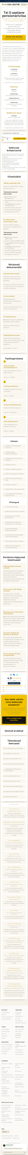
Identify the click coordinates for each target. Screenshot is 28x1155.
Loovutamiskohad (6, 1049)
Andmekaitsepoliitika (7, 1136)
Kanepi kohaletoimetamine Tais (20, 1046)
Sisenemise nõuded (7, 1063)
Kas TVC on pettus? (7, 1046)
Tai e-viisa (17, 1079)
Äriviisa (3, 1038)
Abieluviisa (4, 1036)
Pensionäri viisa (6, 1031)
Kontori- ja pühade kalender (7, 1119)
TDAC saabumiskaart (7, 1044)
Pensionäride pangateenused (19, 1119)
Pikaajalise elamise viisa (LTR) (20, 1111)
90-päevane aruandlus (18, 1013)
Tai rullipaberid (19, 1050)
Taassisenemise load (20, 1022)
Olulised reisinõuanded (5, 1080)
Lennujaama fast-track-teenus (6, 1108)
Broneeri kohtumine (7, 1017)
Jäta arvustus (18, 1031)
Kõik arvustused (19, 1029)
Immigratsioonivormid (7, 1077)
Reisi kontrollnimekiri (7, 1075)
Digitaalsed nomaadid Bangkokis (5, 1092)
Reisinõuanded (19, 1077)
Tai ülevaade (18, 1095)
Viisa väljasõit (18, 1020)
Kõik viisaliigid (5, 1029)
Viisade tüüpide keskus (19, 1064)
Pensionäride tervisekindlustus (19, 1083)
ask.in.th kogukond (7, 1105)
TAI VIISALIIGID (14, 804)
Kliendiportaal (19, 1016)
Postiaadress (5, 1051)
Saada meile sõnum (19, 138)
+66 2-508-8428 (6, 1019)
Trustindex (18, 1037)
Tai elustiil (17, 1067)
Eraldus (16, 1136)
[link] (14, 137)
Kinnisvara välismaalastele (6, 1087)
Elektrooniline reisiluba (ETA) (5, 1115)
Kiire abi (4, 1014)
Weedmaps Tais (19, 1054)
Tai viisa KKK (18, 1071)
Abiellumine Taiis (19, 1086)
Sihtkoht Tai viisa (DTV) (6, 1068)
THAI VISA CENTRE (11, 5)
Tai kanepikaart (19, 1052)
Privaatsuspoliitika (6, 1138)
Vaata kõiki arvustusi (14, 683)
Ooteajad (4, 1053)
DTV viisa (17, 1018)
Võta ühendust (5, 1012)
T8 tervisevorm (6, 1095)
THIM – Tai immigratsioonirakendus (20, 1108)
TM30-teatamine (19, 1075)
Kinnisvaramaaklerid (7, 1122)
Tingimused (16, 1138)
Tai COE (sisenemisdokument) (20, 1091)
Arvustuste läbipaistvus (18, 1034)
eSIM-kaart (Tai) (19, 1115)
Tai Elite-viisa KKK (6, 1083)
